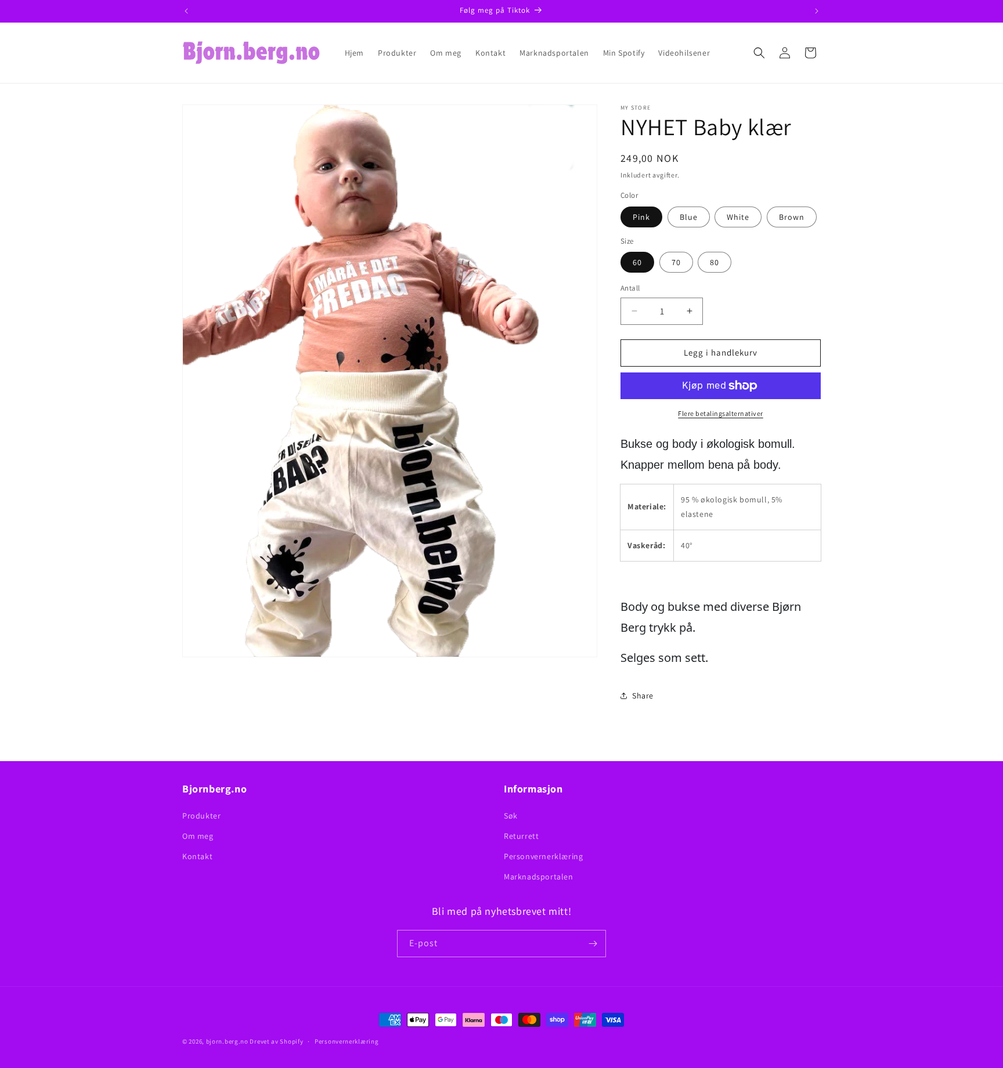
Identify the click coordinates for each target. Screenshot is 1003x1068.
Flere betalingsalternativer (720, 413)
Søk (511, 815)
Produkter (201, 815)
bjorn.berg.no (227, 1041)
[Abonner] (592, 943)
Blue (689, 217)
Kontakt (197, 856)
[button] (759, 53)
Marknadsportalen (538, 876)
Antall (630, 288)
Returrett (521, 836)
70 (676, 262)
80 (714, 262)
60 (637, 262)
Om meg (198, 836)
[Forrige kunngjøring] (186, 11)
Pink (641, 217)
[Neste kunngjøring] (816, 11)
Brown (791, 217)
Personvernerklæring (543, 856)
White (738, 217)
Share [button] (643, 695)
